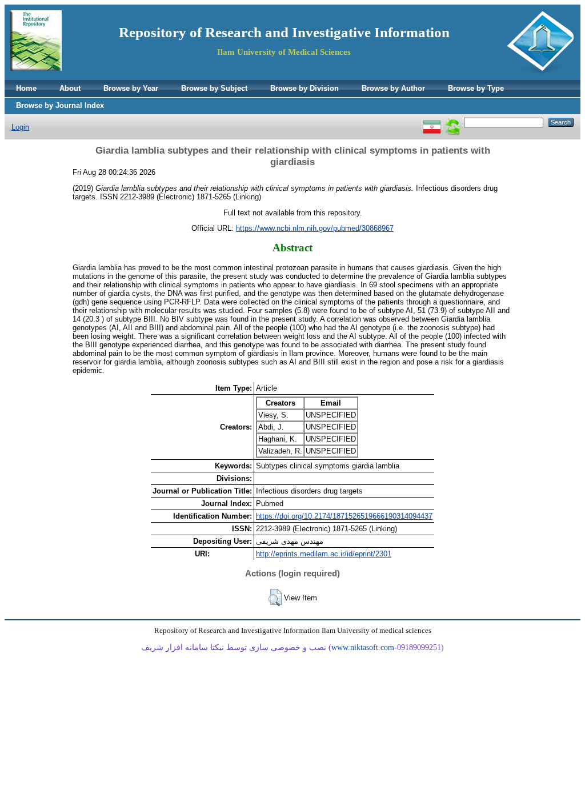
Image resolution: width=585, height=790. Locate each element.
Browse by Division (304, 88)
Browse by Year (130, 88)
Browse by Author (393, 88)
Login (20, 127)
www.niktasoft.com (362, 647)
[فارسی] (432, 122)
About (70, 88)
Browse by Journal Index (60, 105)
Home (26, 88)
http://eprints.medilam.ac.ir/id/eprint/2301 (323, 554)
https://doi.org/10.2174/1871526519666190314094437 (344, 516)
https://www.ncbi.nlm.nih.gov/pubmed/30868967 (315, 228)
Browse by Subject (214, 88)
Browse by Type (476, 88)
